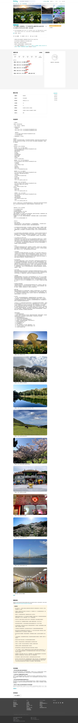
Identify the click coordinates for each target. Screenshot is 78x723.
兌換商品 (27, 706)
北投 (20, 3)
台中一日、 (26, 45)
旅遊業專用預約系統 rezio (43, 703)
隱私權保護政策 (15, 704)
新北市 (25, 30)
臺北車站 (30, 30)
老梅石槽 (18, 31)
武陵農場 (27, 46)
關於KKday (15, 702)
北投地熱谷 (42, 31)
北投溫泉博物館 (24, 3)
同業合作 (41, 704)
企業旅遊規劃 (28, 708)
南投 (23, 30)
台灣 (16, 3)
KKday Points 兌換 (29, 707)
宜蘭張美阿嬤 (23, 46)
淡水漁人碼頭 (28, 31)
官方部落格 (28, 704)
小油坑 (16, 31)
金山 (24, 31)
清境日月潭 (43, 45)
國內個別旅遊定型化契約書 (19, 603)
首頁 (14, 3)
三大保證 (27, 702)
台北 (18, 3)
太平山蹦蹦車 (36, 45)
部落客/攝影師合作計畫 (43, 707)
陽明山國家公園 (40, 30)
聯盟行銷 (41, 705)
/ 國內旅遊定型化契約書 (26, 603)
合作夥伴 (27, 703)
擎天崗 (22, 31)
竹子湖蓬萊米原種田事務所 (35, 31)
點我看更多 (34, 46)
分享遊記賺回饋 (28, 709)
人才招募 (41, 706)
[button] (15, 33)
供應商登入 (41, 702)
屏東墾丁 (19, 46)
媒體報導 (14, 706)
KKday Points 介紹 (29, 705)
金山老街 (45, 30)
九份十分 (29, 45)
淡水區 (34, 30)
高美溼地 (40, 45)
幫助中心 (14, 705)
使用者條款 (15, 703)
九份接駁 (32, 45)
